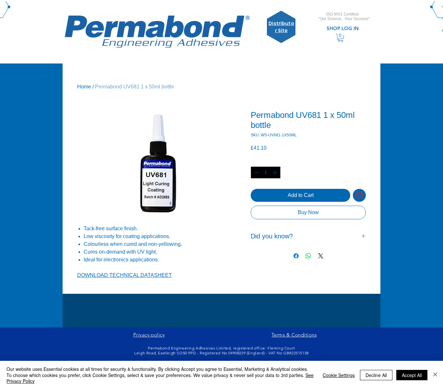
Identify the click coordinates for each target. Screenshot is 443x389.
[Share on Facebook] (296, 256)
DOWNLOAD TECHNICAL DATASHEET (124, 275)
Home (84, 86)
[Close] (435, 375)
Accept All (412, 375)
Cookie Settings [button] (339, 375)
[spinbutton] (265, 172)
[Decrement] (256, 172)
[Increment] (275, 172)
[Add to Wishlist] (359, 195)
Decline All (376, 375)
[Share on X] (321, 256)
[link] (340, 38)
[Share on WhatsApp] (308, 256)
